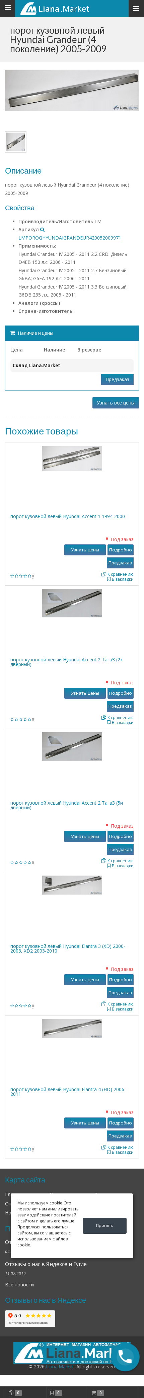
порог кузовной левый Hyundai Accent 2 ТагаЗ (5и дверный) (66, 805)
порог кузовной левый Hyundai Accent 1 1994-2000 (67, 516)
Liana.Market (60, 1366)
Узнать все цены (116, 402)
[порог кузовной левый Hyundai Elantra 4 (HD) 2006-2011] (72, 1028)
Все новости (19, 1284)
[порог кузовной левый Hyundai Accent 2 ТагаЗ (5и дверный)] (72, 746)
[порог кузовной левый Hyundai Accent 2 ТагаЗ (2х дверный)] (72, 602)
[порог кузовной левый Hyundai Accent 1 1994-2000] (72, 457)
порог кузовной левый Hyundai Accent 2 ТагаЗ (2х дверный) (66, 661)
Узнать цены (85, 550)
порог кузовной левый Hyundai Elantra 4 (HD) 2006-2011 (68, 1091)
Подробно (120, 550)
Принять (104, 1225)
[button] (125, 1357)
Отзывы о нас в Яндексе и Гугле (46, 1264)
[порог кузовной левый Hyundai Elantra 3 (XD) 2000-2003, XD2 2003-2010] (72, 884)
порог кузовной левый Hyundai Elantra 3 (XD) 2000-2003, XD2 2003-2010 (67, 948)
